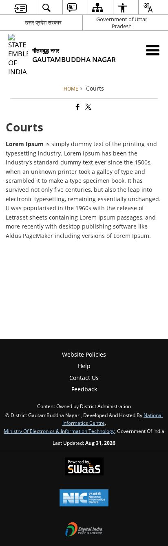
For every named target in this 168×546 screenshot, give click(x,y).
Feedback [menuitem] (84, 389)
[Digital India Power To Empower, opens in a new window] (84, 530)
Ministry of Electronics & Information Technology (59, 431)
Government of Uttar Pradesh (121, 23)
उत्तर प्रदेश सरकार (43, 22)
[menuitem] (20, 7)
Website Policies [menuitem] (84, 354)
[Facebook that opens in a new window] (77, 107)
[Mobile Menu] (153, 50)
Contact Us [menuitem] (84, 378)
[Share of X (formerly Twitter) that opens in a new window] (87, 107)
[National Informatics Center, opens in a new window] (84, 498)
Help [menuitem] (84, 366)
